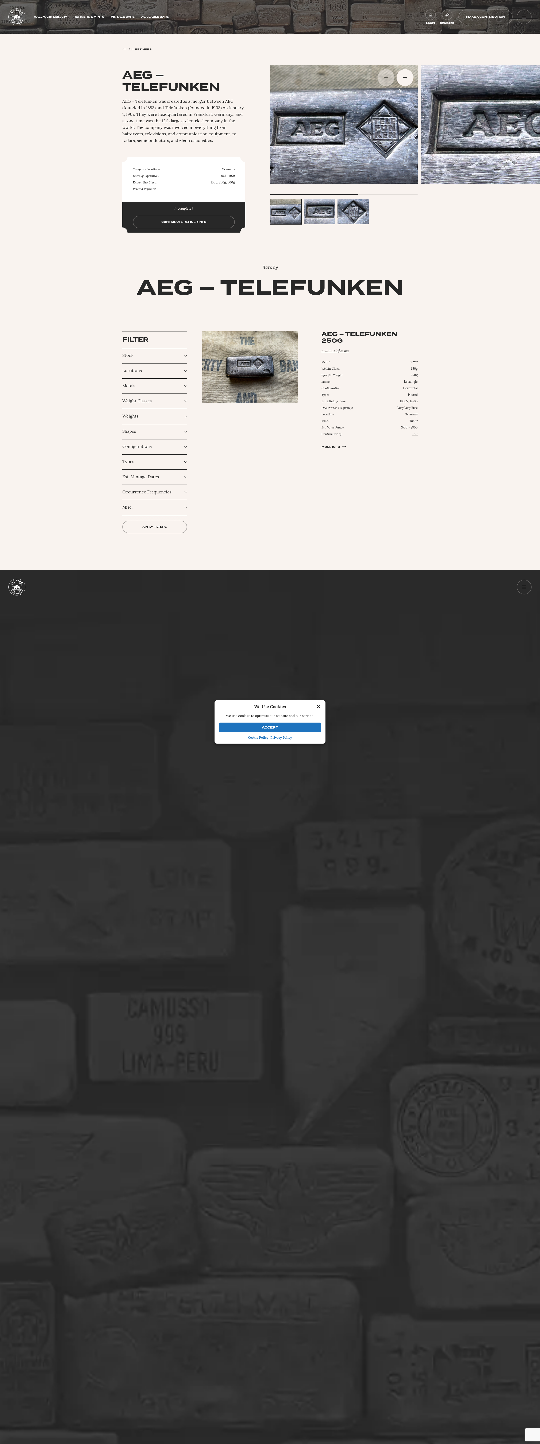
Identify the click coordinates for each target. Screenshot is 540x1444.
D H (415, 434)
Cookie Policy (258, 738)
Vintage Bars (123, 17)
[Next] (405, 77)
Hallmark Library (50, 17)
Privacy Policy (281, 738)
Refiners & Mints (88, 17)
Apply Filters (154, 527)
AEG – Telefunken (335, 351)
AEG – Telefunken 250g (359, 337)
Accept (270, 727)
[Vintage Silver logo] (16, 16)
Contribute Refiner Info (184, 222)
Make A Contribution (485, 17)
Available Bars (155, 17)
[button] (318, 707)
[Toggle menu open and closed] (524, 16)
